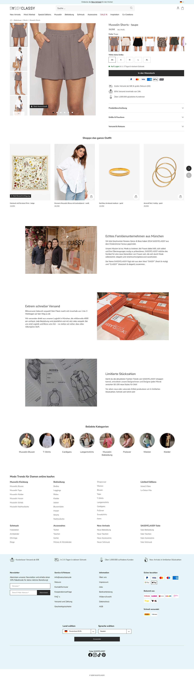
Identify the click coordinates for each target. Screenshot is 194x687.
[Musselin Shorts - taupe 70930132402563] (68, 112)
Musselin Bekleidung (107, 453)
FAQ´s (57, 596)
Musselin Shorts (35, 20)
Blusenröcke (58, 506)
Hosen (56, 510)
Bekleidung (69, 14)
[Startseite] (11, 20)
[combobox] (95, 8)
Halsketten (14, 530)
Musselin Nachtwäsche (19, 506)
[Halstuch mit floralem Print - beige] (30, 172)
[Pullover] (127, 440)
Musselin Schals (16, 502)
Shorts (25, 20)
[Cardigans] (67, 440)
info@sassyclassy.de (63, 577)
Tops (99, 494)
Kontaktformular (61, 587)
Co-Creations (127, 14)
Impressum (103, 582)
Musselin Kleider (16, 494)
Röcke (55, 494)
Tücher (56, 530)
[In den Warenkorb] (91, 197)
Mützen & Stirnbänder (62, 542)
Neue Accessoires (104, 538)
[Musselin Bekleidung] (107, 440)
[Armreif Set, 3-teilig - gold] (164, 172)
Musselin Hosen (16, 498)
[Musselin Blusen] (27, 440)
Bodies (56, 486)
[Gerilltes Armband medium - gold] (119, 172)
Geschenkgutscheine (63, 606)
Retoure (58, 582)
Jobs (101, 587)
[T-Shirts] (47, 440)
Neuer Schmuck (103, 542)
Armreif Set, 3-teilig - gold (153, 203)
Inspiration (114, 14)
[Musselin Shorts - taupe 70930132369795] (53, 112)
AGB (101, 606)
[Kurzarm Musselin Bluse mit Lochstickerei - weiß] (75, 172)
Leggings (57, 490)
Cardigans (67, 451)
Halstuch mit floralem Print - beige (22, 203)
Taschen (56, 534)
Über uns (103, 577)
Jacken (56, 502)
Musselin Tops (16, 490)
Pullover (127, 451)
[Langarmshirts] (87, 440)
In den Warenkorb (146, 73)
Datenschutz (104, 601)
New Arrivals (15, 14)
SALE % (103, 14)
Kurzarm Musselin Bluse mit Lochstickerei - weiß (72, 203)
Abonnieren (44, 593)
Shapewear (101, 482)
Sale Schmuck (146, 542)
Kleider (167, 451)
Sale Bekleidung (147, 530)
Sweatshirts (102, 514)
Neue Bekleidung (104, 530)
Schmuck (80, 14)
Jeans (99, 518)
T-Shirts (47, 451)
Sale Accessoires (147, 538)
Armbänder (14, 534)
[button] (182, 8)
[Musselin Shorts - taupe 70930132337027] (57, 112)
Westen (147, 451)
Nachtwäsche (58, 519)
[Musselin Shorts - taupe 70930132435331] (64, 112)
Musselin (58, 14)
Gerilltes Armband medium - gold (111, 203)
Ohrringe (13, 538)
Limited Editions (148, 482)
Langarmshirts (87, 451)
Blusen (100, 490)
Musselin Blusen (27, 451)
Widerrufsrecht (105, 596)
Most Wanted (29, 14)
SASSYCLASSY (99, 675)
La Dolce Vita (146, 490)
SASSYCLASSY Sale (150, 525)
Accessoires (92, 14)
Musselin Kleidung (19, 482)
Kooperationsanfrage (63, 592)
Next (19, 113)
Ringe (12, 542)
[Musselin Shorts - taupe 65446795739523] (72, 112)
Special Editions (44, 14)
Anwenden (97, 639)
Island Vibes (146, 486)
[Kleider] (167, 440)
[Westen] (147, 440)
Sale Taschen (146, 534)
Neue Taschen (102, 534)
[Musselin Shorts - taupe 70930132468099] (60, 112)
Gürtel (56, 538)
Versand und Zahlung (63, 601)
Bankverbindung (105, 592)
